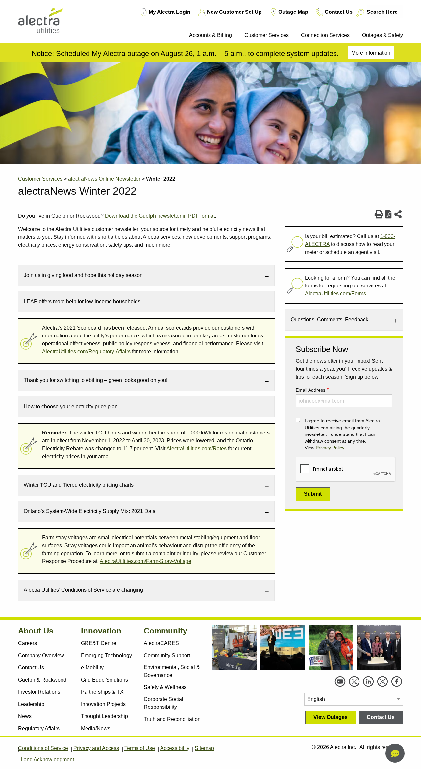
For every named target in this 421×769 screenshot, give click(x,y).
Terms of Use (139, 748)
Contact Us (339, 12)
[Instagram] (382, 681)
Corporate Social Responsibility (163, 703)
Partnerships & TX (102, 692)
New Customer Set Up (234, 12)
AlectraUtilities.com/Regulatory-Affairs (86, 351)
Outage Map (293, 12)
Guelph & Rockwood (42, 679)
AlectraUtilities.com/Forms (335, 293)
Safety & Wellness (165, 687)
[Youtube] (340, 681)
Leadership (31, 704)
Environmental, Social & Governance (172, 671)
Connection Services (325, 35)
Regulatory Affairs (39, 728)
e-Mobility (92, 667)
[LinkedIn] (368, 681)
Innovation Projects (103, 704)
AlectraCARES (161, 643)
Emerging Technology (106, 655)
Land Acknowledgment (47, 759)
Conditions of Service (43, 748)
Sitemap (204, 748)
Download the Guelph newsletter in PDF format (160, 216)
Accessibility (174, 748)
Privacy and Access (96, 748)
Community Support (167, 655)
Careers (27, 643)
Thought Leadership (104, 716)
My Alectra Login (169, 12)
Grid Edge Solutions (104, 679)
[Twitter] (354, 681)
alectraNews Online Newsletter (104, 179)
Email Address (310, 390)
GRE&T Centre (98, 643)
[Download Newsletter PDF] (388, 214)
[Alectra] (50, 23)
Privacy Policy (330, 447)
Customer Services (266, 35)
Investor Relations (39, 692)
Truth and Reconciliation (172, 719)
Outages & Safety (382, 35)
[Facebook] (396, 681)
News (25, 716)
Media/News (95, 728)
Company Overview (41, 655)
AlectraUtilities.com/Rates (196, 448)
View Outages (330, 717)
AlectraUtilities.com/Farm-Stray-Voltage (145, 561)
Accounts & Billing (210, 35)
